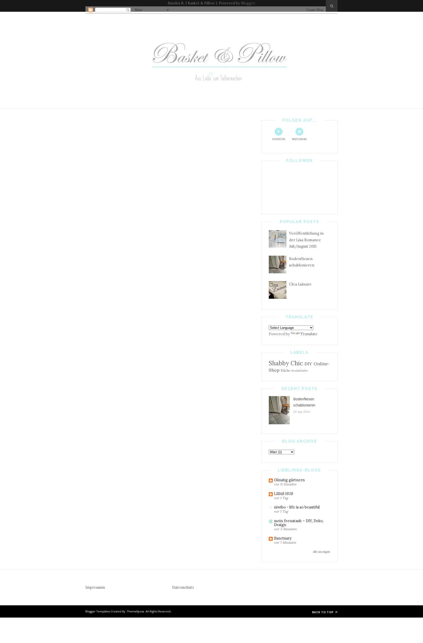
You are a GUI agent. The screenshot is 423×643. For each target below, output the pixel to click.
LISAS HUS (283, 493)
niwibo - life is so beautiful (297, 507)
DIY (308, 364)
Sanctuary (283, 538)
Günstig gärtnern (289, 480)
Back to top (323, 612)
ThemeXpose (135, 611)
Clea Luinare (300, 284)
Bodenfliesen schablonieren (304, 402)
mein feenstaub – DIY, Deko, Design (298, 522)
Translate (309, 334)
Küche (285, 370)
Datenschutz (183, 587)
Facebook (278, 139)
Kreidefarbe (299, 370)
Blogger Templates (97, 611)
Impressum (95, 587)
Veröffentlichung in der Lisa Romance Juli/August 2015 (306, 240)
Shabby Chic (286, 363)
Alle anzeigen (321, 551)
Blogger (248, 3)
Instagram (299, 139)
